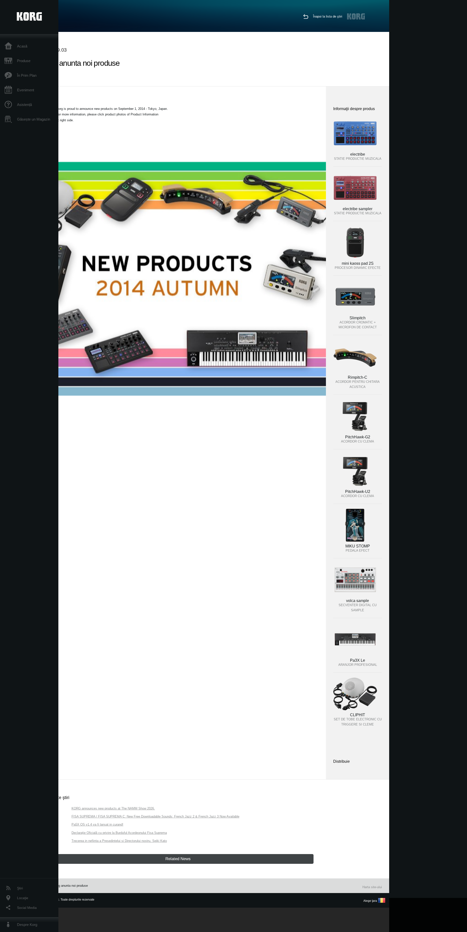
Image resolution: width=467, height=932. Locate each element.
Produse (23, 61)
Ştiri (20, 888)
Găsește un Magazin (33, 119)
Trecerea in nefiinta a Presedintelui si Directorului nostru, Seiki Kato (119, 841)
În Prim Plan (26, 75)
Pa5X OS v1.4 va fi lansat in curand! (97, 824)
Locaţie (22, 898)
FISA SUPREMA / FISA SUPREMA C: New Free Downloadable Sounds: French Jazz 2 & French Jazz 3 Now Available (155, 816)
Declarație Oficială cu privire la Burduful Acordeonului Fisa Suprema (119, 833)
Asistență (24, 105)
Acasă (22, 46)
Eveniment (25, 90)
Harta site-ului (372, 887)
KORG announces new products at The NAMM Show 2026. (113, 808)
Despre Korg (27, 925)
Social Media (27, 908)
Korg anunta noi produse (71, 885)
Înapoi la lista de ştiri (327, 16)
